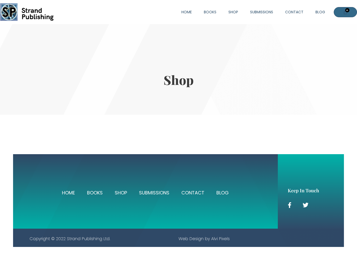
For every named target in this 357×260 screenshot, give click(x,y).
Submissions (261, 12)
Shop (233, 12)
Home (186, 12)
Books (210, 12)
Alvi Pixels (220, 239)
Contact (294, 12)
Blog (320, 12)
